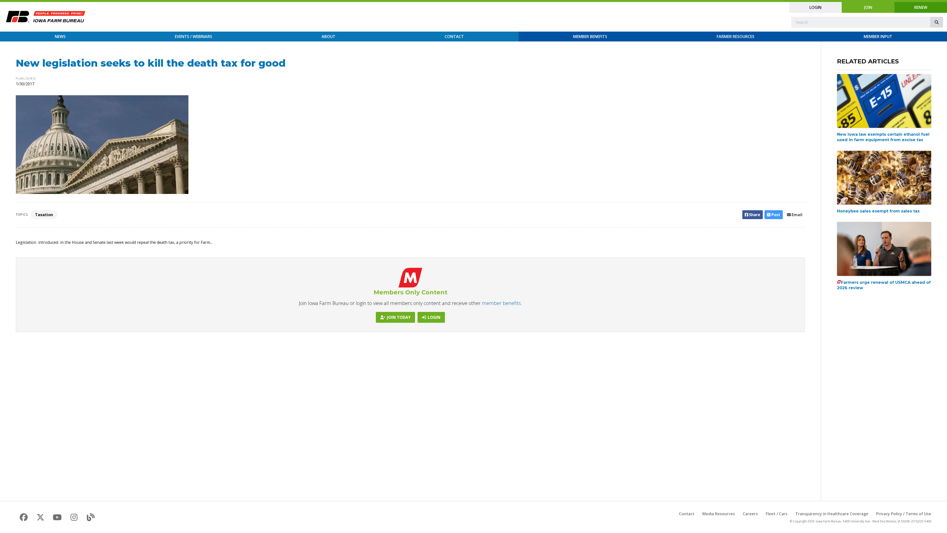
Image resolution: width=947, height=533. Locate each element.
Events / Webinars (193, 36)
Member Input (878, 36)
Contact (454, 36)
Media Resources (718, 513)
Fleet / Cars (776, 513)
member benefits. (502, 303)
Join (868, 7)
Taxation (44, 214)
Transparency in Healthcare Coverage (831, 513)
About (328, 36)
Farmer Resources (735, 36)
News (60, 36)
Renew (920, 7)
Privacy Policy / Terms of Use (903, 513)
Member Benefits (590, 36)
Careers (750, 513)
